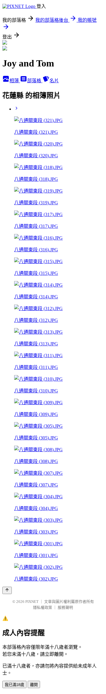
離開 (34, 685)
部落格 (34, 80)
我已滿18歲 (14, 685)
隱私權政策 (42, 607)
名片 (54, 80)
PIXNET (32, 601)
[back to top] (7, 590)
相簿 (14, 80)
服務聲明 (65, 607)
